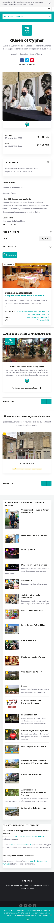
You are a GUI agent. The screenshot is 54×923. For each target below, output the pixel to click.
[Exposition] (27, 381)
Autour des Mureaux (23, 388)
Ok (27, 919)
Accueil (14, 54)
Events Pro (24, 54)
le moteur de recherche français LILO (29, 836)
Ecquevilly (37, 388)
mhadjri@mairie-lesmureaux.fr (38, 317)
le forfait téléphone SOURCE (20, 845)
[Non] (51, 915)
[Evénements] (27, 124)
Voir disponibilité (43, 320)
